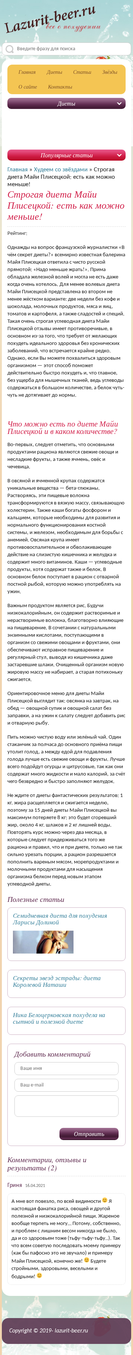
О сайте (27, 86)
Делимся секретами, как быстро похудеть (52, 23)
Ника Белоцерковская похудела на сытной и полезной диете (59, 1018)
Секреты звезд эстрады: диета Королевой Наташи (57, 981)
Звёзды (109, 71)
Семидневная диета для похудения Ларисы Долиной (60, 918)
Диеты (54, 71)
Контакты (60, 86)
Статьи (82, 71)
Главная (27, 71)
